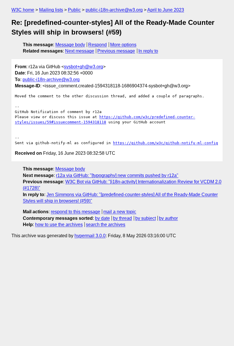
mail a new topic (119, 211)
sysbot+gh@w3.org (83, 66)
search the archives (105, 224)
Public (74, 9)
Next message (79, 51)
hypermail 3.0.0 (90, 235)
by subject (145, 218)
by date (102, 218)
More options (123, 44)
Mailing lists (51, 9)
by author (168, 218)
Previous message (116, 51)
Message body (70, 44)
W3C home (22, 9)
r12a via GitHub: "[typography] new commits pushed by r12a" (117, 175)
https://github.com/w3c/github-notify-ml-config (165, 143)
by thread (122, 218)
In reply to (148, 51)
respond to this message (75, 211)
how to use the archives (59, 224)
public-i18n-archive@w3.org (114, 9)
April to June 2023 (165, 9)
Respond (97, 44)
